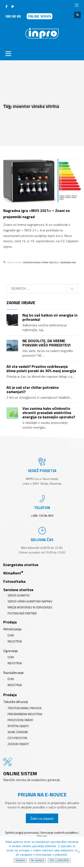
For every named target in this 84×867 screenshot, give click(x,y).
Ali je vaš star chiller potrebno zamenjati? (32, 390)
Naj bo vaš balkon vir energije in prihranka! (50, 317)
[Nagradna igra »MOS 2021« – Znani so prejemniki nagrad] (42, 180)
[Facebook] (6, 6)
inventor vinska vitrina (35, 262)
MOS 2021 (54, 262)
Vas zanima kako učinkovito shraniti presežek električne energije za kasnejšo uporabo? (48, 412)
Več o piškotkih (59, 860)
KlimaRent (13, 573)
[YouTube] (13, 6)
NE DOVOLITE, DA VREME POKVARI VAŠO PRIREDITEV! (46, 343)
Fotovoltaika (14, 581)
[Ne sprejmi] (78, 852)
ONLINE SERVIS (39, 16)
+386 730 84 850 (42, 515)
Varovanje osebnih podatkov (59, 832)
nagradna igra (68, 262)
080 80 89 (13, 16)
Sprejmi (20, 860)
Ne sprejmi (37, 860)
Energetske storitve (20, 565)
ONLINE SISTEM (20, 773)
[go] (72, 288)
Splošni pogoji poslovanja (21, 832)
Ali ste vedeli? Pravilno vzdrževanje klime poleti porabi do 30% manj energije (41, 369)
